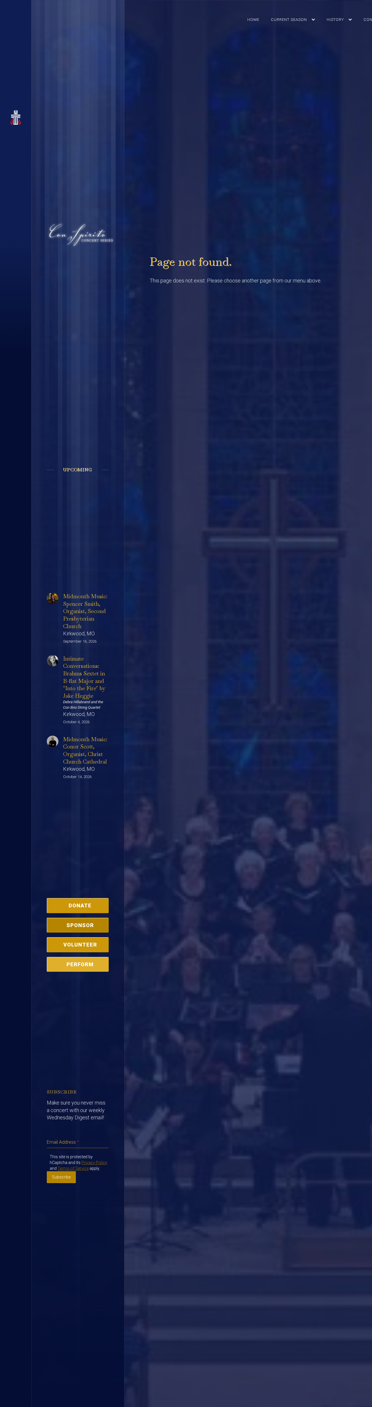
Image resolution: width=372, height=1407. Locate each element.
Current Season (289, 19)
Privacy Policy (94, 1162)
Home (253, 19)
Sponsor (80, 925)
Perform (80, 964)
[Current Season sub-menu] (314, 20)
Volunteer (80, 945)
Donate (80, 905)
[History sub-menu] (351, 20)
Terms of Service (73, 1168)
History (335, 19)
